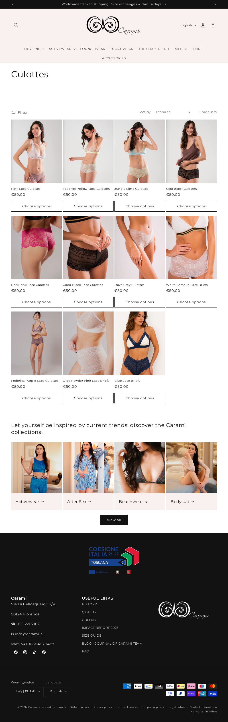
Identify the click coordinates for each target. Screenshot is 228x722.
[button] (16, 25)
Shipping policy (153, 707)
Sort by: (145, 112)
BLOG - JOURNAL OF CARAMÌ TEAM (112, 644)
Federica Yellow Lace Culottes (86, 188)
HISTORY (89, 604)
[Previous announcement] (13, 4)
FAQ (85, 651)
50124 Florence (25, 614)
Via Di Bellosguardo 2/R (33, 604)
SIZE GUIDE (92, 635)
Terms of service (127, 707)
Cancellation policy (204, 711)
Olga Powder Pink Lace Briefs (86, 380)
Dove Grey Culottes (129, 285)
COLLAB (89, 620)
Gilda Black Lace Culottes (83, 285)
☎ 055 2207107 (25, 624)
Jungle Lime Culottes (131, 188)
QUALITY (89, 612)
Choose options (36, 206)
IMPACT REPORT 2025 (100, 628)
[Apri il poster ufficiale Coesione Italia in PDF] (114, 561)
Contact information (203, 707)
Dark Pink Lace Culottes (30, 285)
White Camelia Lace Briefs (187, 285)
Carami (33, 707)
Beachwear (131, 501)
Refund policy (79, 707)
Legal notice (177, 707)
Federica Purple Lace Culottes (34, 380)
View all (114, 520)
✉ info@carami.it (27, 634)
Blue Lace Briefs (127, 380)
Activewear (27, 501)
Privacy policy (103, 707)
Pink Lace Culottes (26, 188)
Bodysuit (180, 501)
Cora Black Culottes (181, 188)
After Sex (76, 501)
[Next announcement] (215, 4)
